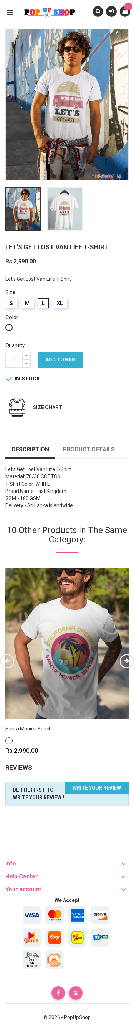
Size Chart (47, 407)
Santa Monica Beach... (30, 729)
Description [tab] (30, 449)
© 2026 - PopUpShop (67, 1017)
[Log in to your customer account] (111, 11)
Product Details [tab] (89, 449)
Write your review (97, 788)
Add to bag (60, 360)
